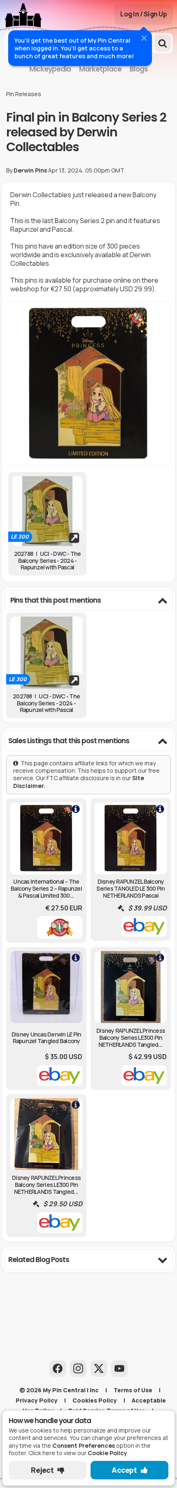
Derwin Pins (30, 170)
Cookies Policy (94, 1400)
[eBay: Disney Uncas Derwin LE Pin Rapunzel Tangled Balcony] (46, 1018)
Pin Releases (23, 94)
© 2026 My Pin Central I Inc (59, 1390)
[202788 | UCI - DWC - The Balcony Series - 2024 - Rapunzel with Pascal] (47, 511)
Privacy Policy (37, 1400)
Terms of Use (133, 1390)
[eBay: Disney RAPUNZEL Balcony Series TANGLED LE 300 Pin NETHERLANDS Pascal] (131, 869)
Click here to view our (77, 1453)
